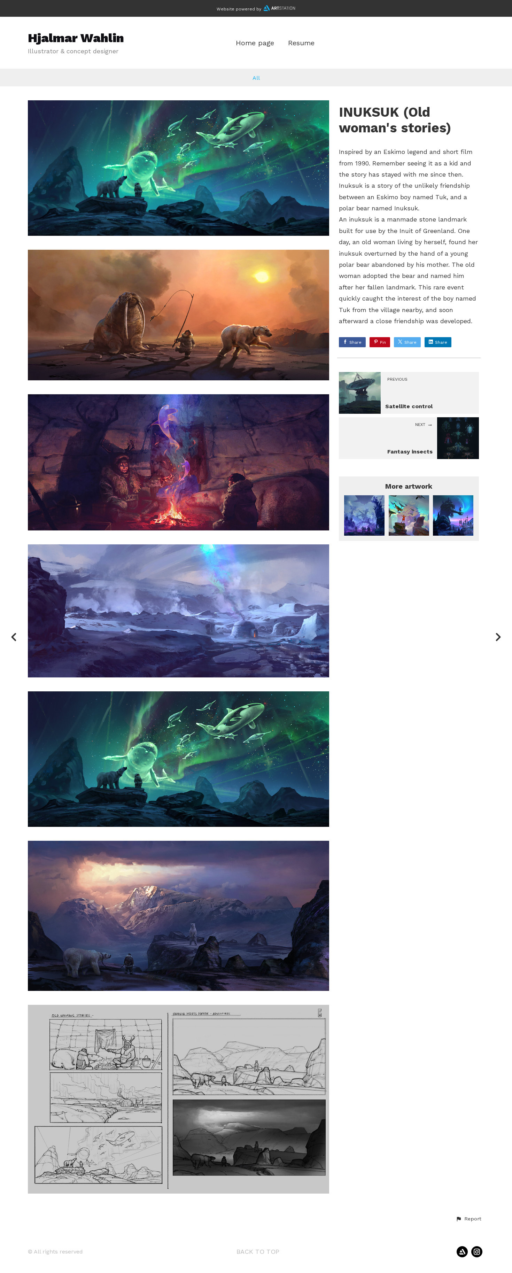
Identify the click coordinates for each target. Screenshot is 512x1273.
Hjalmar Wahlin (76, 38)
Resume (301, 43)
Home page (255, 43)
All (256, 78)
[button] (468, 1219)
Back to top (257, 1251)
